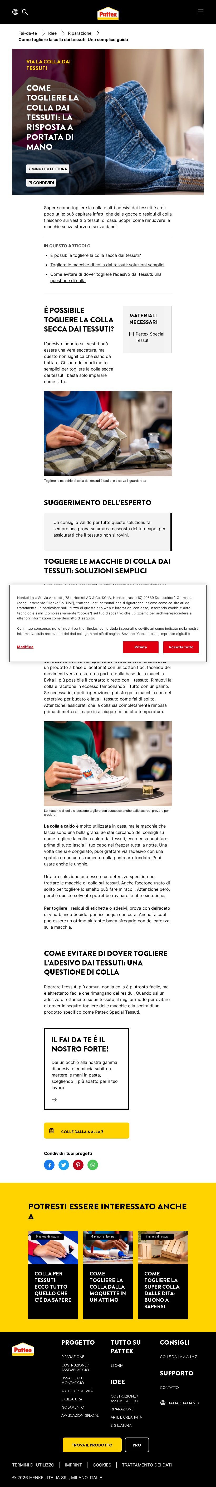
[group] (108, 532)
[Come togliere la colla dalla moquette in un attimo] (108, 1275)
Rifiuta (141, 647)
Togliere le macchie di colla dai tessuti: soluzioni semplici (107, 264)
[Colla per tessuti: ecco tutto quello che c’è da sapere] (53, 1275)
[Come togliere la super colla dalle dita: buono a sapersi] (163, 1275)
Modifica (25, 647)
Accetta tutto (181, 647)
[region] (108, 623)
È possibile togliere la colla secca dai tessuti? (95, 255)
